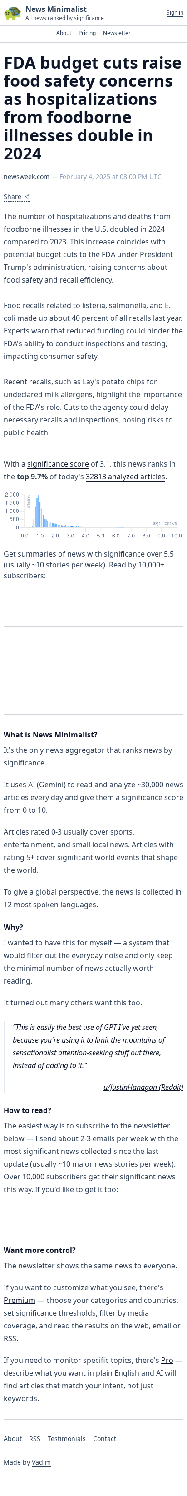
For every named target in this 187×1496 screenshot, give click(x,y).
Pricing (87, 33)
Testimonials (67, 1438)
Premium (19, 1300)
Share (12, 196)
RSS (34, 1438)
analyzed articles (125, 477)
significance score (58, 464)
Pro (167, 1360)
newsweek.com (26, 176)
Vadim (41, 1462)
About (63, 33)
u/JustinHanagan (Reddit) (143, 1087)
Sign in (175, 12)
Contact (104, 1438)
